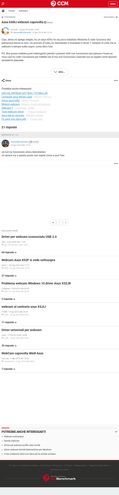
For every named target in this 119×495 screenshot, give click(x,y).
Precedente (9, 17)
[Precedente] (53, 222)
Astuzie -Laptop (34, 115)
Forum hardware (37, 111)
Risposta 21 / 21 (10, 135)
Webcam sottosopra (14, 436)
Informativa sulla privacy (52, 465)
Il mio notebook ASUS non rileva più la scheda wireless (30, 454)
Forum (12, 11)
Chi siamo (13, 465)
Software (23, 11)
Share (8, 80)
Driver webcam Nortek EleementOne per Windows (27, 449)
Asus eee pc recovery (13, 115)
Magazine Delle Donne (99, 465)
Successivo (109, 17)
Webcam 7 (7, 108)
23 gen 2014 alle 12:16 (42, 32)
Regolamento (80, 465)
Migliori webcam (11, 104)
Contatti (68, 465)
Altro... (61, 72)
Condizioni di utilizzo (29, 465)
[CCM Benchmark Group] (59, 478)
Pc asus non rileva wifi (14, 119)
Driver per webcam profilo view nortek (22, 445)
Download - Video (24, 108)
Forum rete (36, 119)
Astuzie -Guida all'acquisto (36, 104)
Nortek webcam (11, 441)
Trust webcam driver (13, 111)
